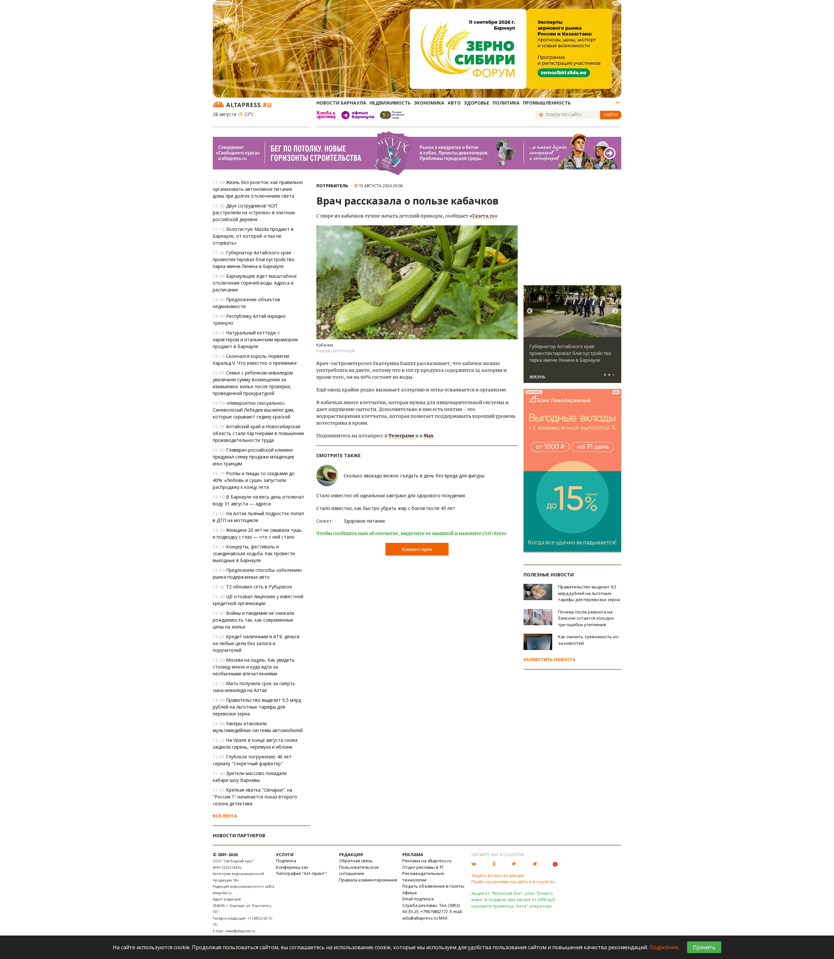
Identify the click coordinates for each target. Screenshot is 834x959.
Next (615, 311)
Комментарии (417, 549)
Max (428, 436)
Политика (506, 103)
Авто (454, 103)
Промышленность (547, 103)
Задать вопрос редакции (497, 875)
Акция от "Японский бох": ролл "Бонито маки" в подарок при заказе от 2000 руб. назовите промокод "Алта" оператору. (513, 899)
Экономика (429, 103)
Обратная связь (356, 861)
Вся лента (225, 816)
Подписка (286, 861)
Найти (611, 115)
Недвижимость (390, 103)
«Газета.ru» (483, 216)
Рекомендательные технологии (423, 876)
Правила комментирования (368, 880)
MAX (443, 918)
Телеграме (401, 436)
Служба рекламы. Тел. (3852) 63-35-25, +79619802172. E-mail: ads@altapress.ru (432, 911)
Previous (529, 311)
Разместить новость (550, 659)
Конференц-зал (292, 867)
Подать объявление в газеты (433, 886)
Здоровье (476, 103)
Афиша (409, 893)
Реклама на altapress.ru (427, 861)
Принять (704, 947)
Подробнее (663, 947)
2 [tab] (609, 375)
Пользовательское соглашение (359, 870)
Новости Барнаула (341, 103)
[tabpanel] (572, 337)
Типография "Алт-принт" (301, 873)
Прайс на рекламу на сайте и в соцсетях (513, 881)
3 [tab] (613, 375)
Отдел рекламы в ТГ (423, 867)
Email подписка (418, 899)
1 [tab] (605, 375)
